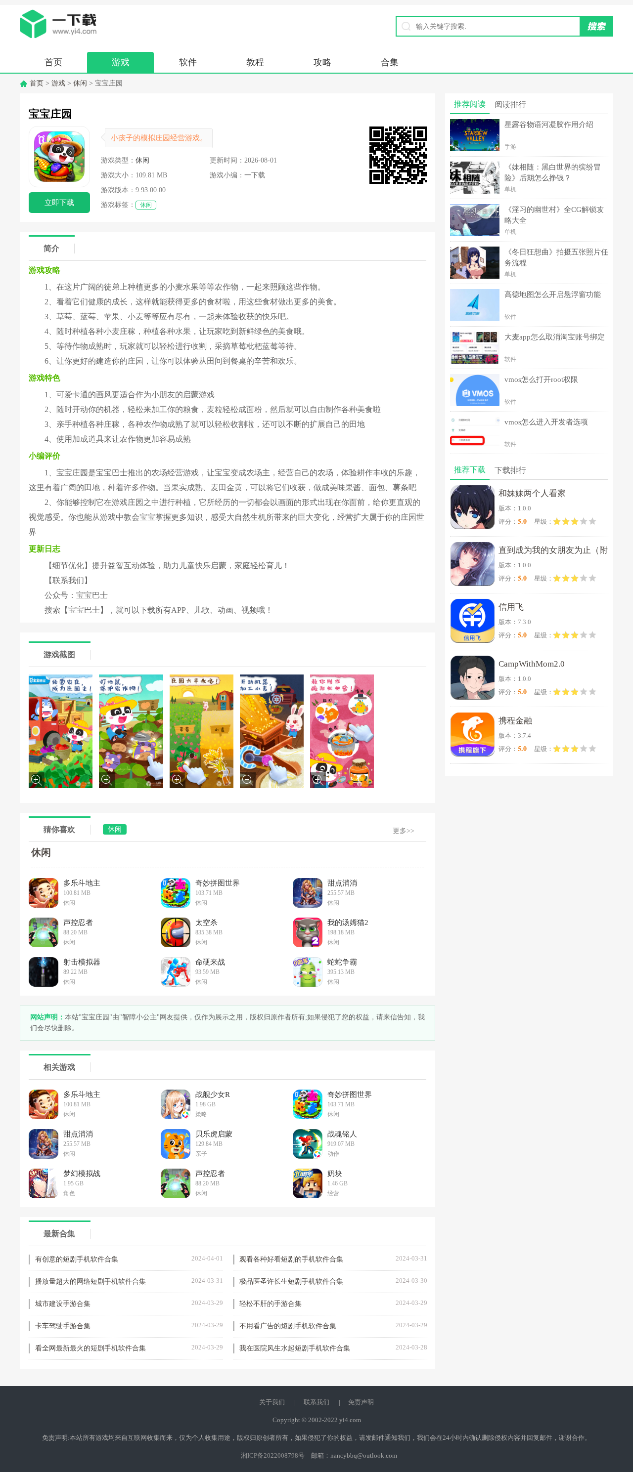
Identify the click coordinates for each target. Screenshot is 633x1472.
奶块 (334, 1174)
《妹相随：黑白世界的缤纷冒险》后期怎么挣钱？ (552, 172)
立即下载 (59, 203)
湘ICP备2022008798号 (273, 1455)
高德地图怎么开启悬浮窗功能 (552, 294)
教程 (255, 62)
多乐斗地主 (81, 883)
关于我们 (272, 1402)
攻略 (322, 62)
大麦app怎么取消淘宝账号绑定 (554, 337)
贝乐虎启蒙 (213, 1134)
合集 (390, 62)
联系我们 (316, 1402)
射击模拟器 (81, 962)
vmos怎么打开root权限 (541, 379)
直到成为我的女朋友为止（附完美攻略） (553, 552)
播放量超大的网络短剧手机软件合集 (90, 1281)
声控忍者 (78, 922)
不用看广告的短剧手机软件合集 (287, 1326)
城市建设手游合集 (62, 1303)
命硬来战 (210, 962)
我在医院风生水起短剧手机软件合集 (294, 1348)
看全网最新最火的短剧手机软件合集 (90, 1348)
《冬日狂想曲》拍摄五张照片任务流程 (556, 257)
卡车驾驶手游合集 (62, 1326)
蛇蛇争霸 (342, 962)
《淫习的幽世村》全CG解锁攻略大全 (554, 215)
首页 (53, 62)
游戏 (121, 62)
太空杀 (206, 922)
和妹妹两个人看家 (532, 493)
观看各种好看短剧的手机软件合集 (291, 1259)
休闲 (80, 83)
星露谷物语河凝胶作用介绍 (548, 124)
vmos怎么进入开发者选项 (546, 422)
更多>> (403, 831)
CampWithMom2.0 (531, 664)
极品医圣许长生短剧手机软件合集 (291, 1281)
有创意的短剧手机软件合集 (76, 1259)
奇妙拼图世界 (217, 883)
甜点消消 (342, 883)
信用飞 (511, 607)
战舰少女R (212, 1094)
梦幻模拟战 (81, 1174)
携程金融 (515, 720)
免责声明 (361, 1402)
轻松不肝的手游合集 (270, 1303)
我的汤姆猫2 (347, 922)
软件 (188, 62)
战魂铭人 (342, 1134)
